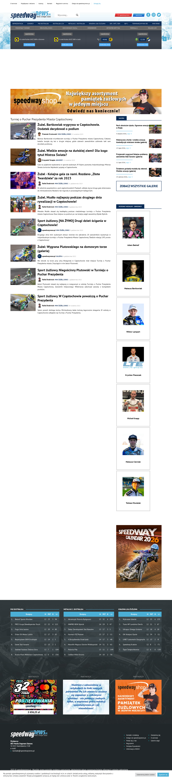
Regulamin (130, 743)
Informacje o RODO (133, 749)
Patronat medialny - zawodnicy (130, 206)
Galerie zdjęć (155, 741)
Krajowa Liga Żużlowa (97, 23)
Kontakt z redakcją (132, 735)
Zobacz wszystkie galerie (139, 186)
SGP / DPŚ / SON (115, 23)
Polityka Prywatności (133, 746)
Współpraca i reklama (28, 3)
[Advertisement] (86, 70)
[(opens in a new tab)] (23, 227)
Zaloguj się (97, 3)
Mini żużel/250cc (46, 28)
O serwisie (13, 3)
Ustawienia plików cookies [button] (146, 775)
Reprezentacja (17, 23)
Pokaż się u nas (131, 741)
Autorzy (41, 3)
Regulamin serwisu (62, 3)
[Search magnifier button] (77, 15)
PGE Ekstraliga (43, 23)
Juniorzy (30, 23)
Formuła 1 (134, 28)
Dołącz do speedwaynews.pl (81, 3)
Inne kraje (156, 23)
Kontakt (49, 3)
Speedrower (92, 28)
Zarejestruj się (155, 735)
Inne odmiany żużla (70, 28)
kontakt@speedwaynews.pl (24, 751)
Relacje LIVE (152, 28)
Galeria (59, 256)
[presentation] (7, 39)
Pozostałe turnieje (22, 28)
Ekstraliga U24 (58, 23)
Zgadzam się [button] (163, 775)
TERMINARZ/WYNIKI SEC (140, 23)
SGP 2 (126, 23)
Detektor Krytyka (113, 28)
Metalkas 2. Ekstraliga (76, 23)
